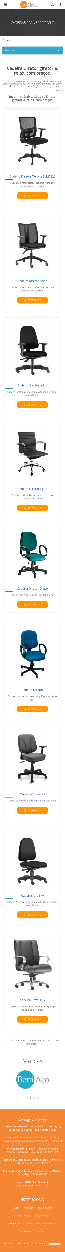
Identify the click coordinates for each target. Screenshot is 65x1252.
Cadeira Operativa (32, 794)
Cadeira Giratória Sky (32, 385)
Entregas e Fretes (46, 1223)
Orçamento (42, 1215)
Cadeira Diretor (32, 690)
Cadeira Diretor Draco (32, 588)
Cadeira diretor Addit (32, 281)
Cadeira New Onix (32, 1000)
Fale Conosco (24, 1215)
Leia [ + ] (59, 90)
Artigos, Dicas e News (20, 1223)
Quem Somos (45, 1207)
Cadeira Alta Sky (32, 895)
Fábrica (40, 1231)
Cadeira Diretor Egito (32, 489)
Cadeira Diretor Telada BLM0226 (32, 176)
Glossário (26, 1231)
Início (15, 1207)
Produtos (10, 50)
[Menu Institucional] (59, 5)
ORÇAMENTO (34, 195)
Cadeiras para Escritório (13, 40)
